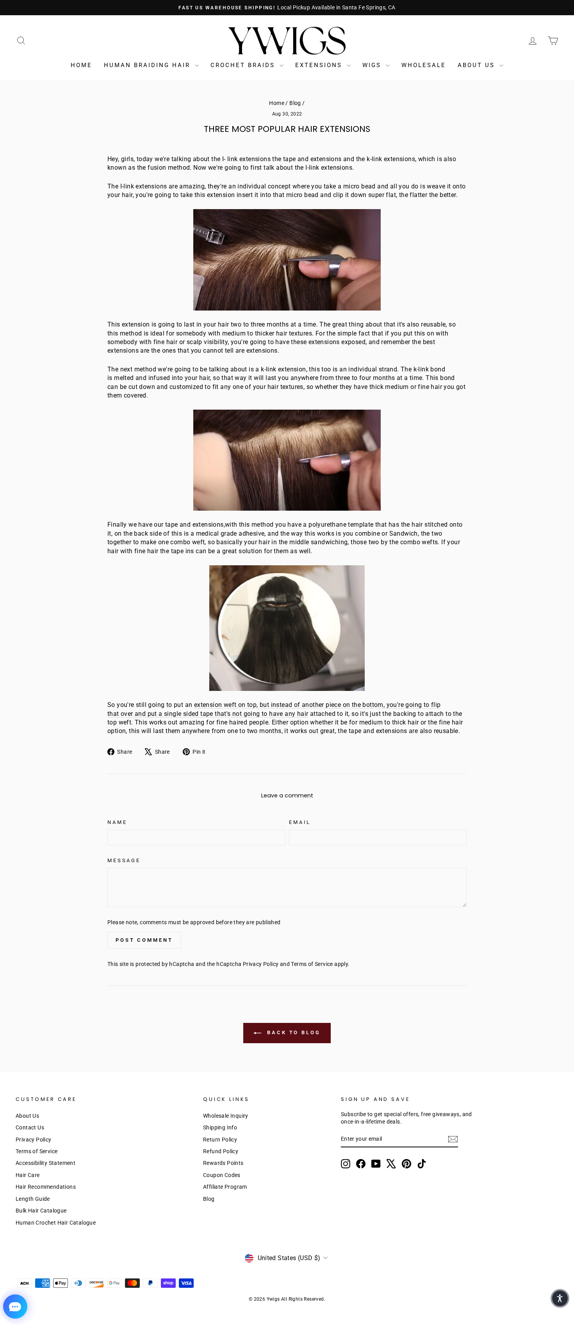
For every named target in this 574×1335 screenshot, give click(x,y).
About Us (477, 65)
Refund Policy (220, 1151)
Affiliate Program (225, 1187)
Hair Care (28, 1175)
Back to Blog (292, 1032)
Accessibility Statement (45, 1163)
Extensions (320, 65)
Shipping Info (220, 1127)
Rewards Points (223, 1163)
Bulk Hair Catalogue (41, 1210)
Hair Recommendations (46, 1187)
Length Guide (33, 1199)
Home (81, 65)
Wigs (373, 65)
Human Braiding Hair (148, 65)
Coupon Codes (222, 1175)
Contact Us (30, 1127)
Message (124, 860)
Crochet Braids (244, 65)
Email (300, 822)
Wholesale (423, 65)
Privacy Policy (261, 964)
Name (117, 822)
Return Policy (220, 1139)
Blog (295, 103)
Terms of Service (312, 964)
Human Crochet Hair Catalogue (56, 1223)
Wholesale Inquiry (225, 1116)
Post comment (144, 940)
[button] (560, 1298)
